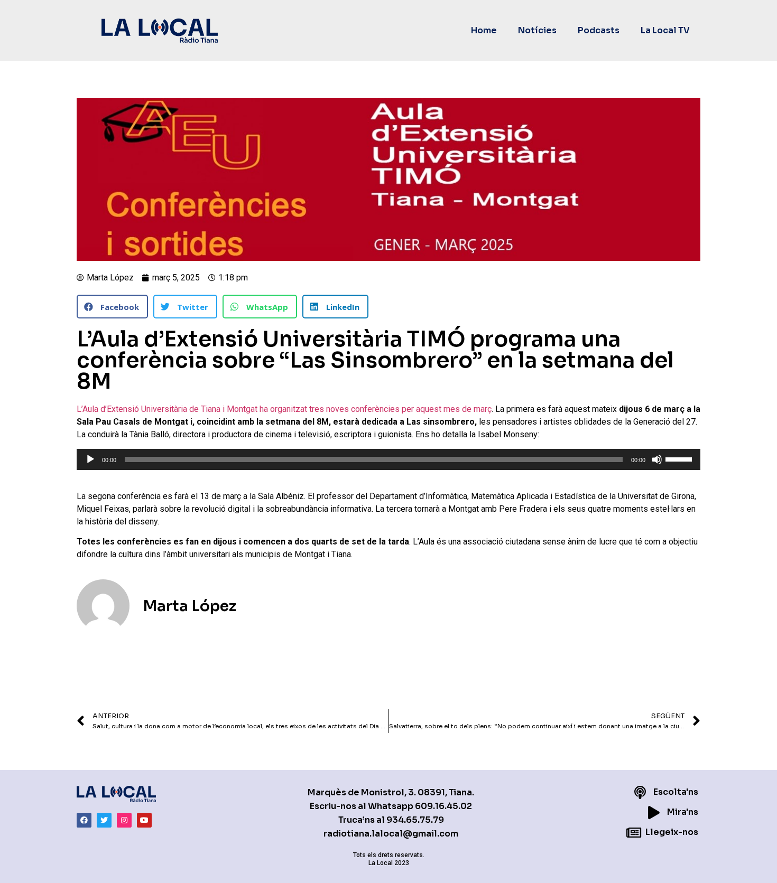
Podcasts (598, 30)
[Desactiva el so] (657, 459)
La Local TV (665, 30)
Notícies (537, 30)
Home (484, 30)
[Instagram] (124, 820)
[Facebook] (84, 820)
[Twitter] (104, 820)
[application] (388, 459)
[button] (112, 306)
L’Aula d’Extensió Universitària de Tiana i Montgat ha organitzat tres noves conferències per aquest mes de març (284, 409)
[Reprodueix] (90, 459)
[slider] (680, 458)
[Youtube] (144, 820)
